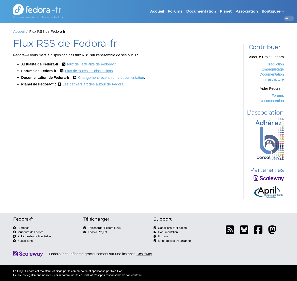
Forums (278, 95)
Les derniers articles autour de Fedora (93, 84)
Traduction (275, 64)
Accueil (19, 31)
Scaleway (144, 253)
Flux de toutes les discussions (89, 70)
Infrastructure (273, 79)
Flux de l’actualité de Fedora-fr (91, 64)
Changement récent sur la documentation (111, 77)
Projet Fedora (26, 271)
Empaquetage (272, 69)
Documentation (272, 74)
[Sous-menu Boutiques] (283, 11)
